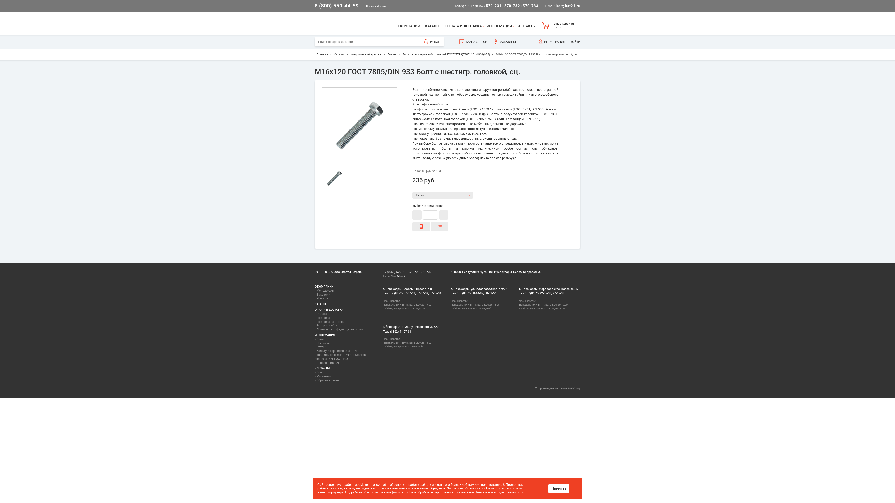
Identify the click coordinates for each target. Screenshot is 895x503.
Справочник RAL (328, 362)
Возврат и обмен (328, 325)
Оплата (322, 314)
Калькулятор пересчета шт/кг (338, 351)
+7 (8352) (486, 6)
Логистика (324, 343)
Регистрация (554, 42)
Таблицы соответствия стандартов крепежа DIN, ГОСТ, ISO (340, 356)
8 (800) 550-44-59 (337, 6)
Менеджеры (325, 290)
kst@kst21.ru (401, 276)
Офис (320, 372)
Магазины (507, 42)
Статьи (321, 347)
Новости (322, 298)
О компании (408, 26)
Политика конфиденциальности (340, 329)
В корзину (439, 226)
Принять (558, 488)
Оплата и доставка (463, 26)
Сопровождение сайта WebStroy (557, 388)
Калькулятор (476, 42)
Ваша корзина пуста (564, 25)
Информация (499, 26)
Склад (321, 339)
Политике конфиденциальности (499, 492)
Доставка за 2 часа (330, 321)
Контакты (526, 26)
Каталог (433, 26)
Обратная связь (328, 380)
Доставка (323, 317)
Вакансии (323, 294)
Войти (575, 42)
